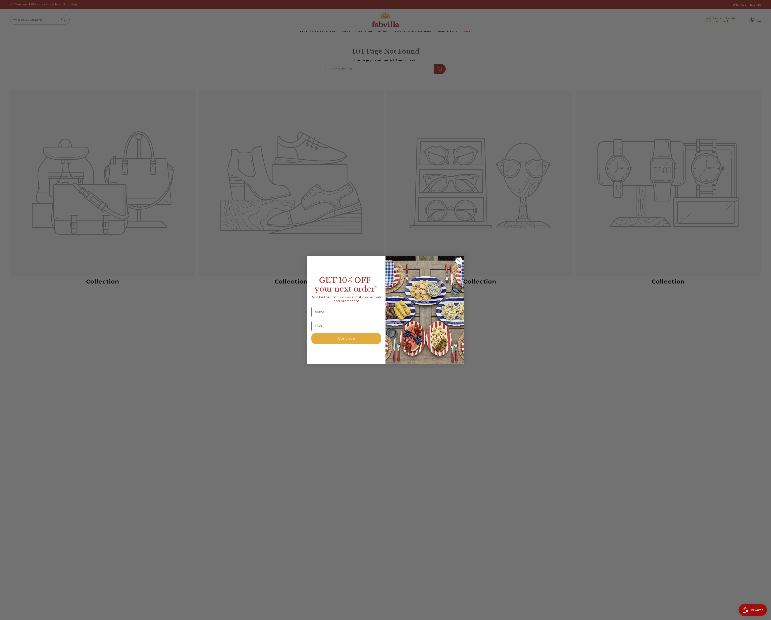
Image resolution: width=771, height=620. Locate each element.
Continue (346, 338)
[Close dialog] (458, 260)
